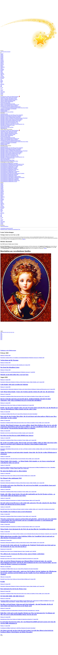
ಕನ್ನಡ (1, 82)
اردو (1, 88)
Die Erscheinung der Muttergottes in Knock (8, 170)
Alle (1, 332)
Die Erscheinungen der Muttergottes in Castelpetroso (9, 171)
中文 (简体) (2, 91)
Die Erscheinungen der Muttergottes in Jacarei (8, 181)
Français (1, 59)
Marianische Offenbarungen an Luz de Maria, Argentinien (10, 115)
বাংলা (1, 79)
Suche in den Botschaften (5, 126)
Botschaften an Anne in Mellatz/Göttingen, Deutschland (10, 116)
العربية (1, 87)
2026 (3, 332)
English (1, 56)
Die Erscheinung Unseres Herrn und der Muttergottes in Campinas (12, 173)
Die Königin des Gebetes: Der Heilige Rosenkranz (10, 96)
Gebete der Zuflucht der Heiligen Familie (7, 100)
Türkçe (1, 75)
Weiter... (23, 239)
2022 (11, 332)
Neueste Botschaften (4, 113)
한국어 (1, 94)
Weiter (45, 248)
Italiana (1, 62)
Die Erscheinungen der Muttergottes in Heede (8, 175)
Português (2, 69)
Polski (1, 68)
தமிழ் (1, 209)
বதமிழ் (1, 80)
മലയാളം (2, 84)
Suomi (1, 72)
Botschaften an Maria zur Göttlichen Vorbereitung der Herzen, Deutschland (13, 150)
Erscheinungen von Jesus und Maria (6, 111)
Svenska (1, 73)
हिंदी (1, 86)
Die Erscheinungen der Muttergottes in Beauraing (9, 174)
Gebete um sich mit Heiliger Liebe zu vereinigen (9, 105)
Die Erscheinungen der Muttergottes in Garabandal (9, 178)
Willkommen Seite (3, 128)
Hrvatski (2, 60)
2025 (5, 332)
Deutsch (1, 55)
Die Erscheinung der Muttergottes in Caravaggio (9, 163)
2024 (7, 332)
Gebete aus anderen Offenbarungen (6, 101)
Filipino (1, 58)
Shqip (1, 71)
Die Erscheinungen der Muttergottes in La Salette (9, 166)
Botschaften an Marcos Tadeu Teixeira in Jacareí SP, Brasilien (11, 151)
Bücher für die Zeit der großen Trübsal (7, 160)
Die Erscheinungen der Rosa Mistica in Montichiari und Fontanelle (12, 177)
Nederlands (2, 67)
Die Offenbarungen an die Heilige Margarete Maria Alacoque (11, 165)
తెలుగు (1, 81)
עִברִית (1, 90)
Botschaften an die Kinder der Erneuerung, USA (9, 122)
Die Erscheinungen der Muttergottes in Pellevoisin (9, 169)
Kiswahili (2, 63)
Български (2, 77)
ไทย (1, 85)
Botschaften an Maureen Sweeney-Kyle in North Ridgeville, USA (12, 124)
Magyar (1, 64)
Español (1, 57)
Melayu (1, 195)
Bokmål (1, 53)
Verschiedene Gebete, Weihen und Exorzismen (8, 97)
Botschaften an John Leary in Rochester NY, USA (9, 123)
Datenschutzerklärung (4, 226)
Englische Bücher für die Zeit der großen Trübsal (9, 161)
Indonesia (2, 61)
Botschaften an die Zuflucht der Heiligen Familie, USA (10, 121)
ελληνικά (2, 76)
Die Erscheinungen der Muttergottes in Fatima (8, 172)
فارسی (1, 89)
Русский (2, 78)
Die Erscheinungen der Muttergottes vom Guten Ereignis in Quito (12, 164)
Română (1, 70)
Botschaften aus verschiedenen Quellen (7, 125)
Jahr (1, 331)
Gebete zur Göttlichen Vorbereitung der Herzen (8, 99)
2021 (13, 332)
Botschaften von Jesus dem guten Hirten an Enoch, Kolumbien (11, 114)
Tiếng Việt (2, 74)
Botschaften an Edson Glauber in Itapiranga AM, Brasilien (10, 120)
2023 (9, 332)
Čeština (1, 54)
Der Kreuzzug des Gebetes (5, 102)
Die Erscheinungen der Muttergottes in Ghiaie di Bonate (10, 176)
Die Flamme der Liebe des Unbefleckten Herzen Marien (10, 106)
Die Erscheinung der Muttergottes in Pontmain (8, 168)
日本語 (1, 93)
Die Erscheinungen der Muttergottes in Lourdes (8, 167)
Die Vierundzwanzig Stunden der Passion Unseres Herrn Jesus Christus (14, 107)
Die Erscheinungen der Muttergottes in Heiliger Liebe (10, 180)
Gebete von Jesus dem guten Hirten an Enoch (8, 98)
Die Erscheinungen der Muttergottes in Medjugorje (9, 179)
